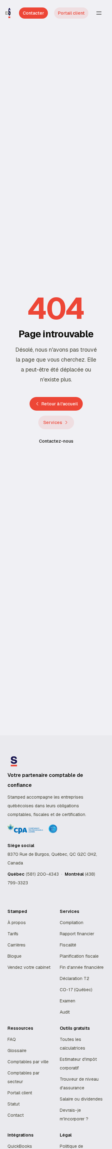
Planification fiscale (79, 956)
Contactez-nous (56, 441)
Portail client (71, 13)
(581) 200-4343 (42, 874)
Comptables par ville (28, 1062)
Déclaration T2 (74, 978)
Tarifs (12, 934)
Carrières (16, 945)
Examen (67, 1001)
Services (52, 422)
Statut (13, 1104)
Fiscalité (68, 945)
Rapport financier (77, 934)
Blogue (14, 956)
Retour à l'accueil (59, 404)
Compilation (71, 922)
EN (8, 13)
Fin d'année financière (82, 967)
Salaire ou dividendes (81, 1099)
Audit (65, 1012)
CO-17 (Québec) (76, 989)
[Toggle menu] (99, 13)
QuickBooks (19, 1146)
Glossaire (16, 1050)
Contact (15, 1115)
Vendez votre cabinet (28, 967)
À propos (16, 922)
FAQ (11, 1039)
